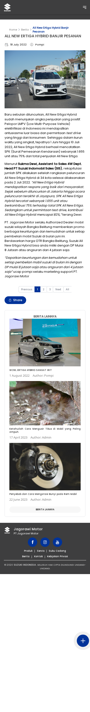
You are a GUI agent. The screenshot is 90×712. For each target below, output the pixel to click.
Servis (40, 550)
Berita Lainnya (45, 509)
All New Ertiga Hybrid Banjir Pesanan (51, 29)
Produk (28, 550)
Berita (25, 30)
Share (17, 300)
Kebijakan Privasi (57, 556)
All (67, 289)
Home (13, 30)
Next (58, 289)
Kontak (38, 556)
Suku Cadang (57, 550)
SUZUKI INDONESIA (25, 564)
